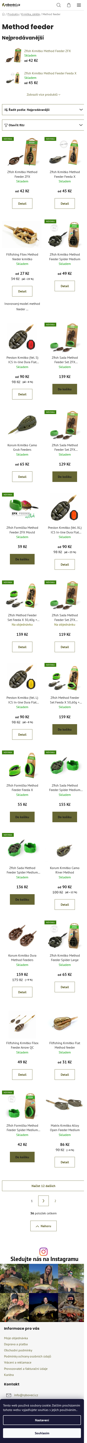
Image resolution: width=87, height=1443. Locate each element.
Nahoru (46, 1226)
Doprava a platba (16, 1344)
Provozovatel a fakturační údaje (26, 1369)
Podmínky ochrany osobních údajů (27, 1356)
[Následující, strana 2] (43, 1201)
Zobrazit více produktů (42, 94)
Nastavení (42, 1420)
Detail (22, 203)
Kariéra (9, 1375)
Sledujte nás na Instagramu (45, 1259)
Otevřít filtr (17, 125)
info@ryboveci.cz (26, 1395)
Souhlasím (42, 1433)
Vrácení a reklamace (17, 1362)
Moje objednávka (16, 1338)
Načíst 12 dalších (43, 1186)
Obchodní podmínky (18, 1350)
